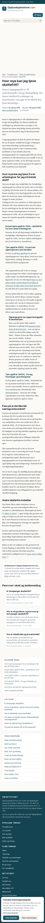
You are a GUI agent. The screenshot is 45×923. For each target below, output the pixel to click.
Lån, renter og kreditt (12, 748)
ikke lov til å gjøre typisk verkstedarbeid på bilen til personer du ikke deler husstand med (23, 282)
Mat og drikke (7, 837)
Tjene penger (9, 770)
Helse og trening (8, 841)
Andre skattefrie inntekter (13, 690)
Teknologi (6, 854)
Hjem (4, 74)
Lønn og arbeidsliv (11, 778)
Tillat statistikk (11, 918)
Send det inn (36, 814)
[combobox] (22, 20)
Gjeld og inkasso (10, 744)
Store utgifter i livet (11, 774)
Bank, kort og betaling (12, 751)
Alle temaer (6, 885)
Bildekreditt (6, 892)
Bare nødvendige (29, 918)
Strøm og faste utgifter (12, 759)
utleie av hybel (10, 513)
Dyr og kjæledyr (8, 868)
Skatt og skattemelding (27, 74)
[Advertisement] (22, 48)
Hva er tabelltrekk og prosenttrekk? (23, 634)
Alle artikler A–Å (7, 888)
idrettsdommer (11, 392)
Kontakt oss (6, 881)
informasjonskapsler (10, 913)
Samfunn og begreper (10, 861)
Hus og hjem (7, 834)
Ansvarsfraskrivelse (9, 895)
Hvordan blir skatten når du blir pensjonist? (20, 727)
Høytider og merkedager (11, 857)
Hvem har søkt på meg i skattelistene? (18, 723)
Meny (39, 15)
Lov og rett (6, 830)
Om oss (5, 878)
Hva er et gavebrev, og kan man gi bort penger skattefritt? (22, 612)
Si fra (6, 576)
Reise (4, 850)
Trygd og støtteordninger (13, 755)
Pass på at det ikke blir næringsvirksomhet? (20, 687)
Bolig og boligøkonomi (12, 767)
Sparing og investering (12, 763)
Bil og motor (6, 865)
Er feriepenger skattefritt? (19, 591)
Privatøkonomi (12, 74)
